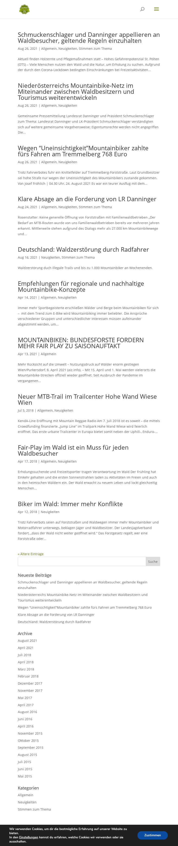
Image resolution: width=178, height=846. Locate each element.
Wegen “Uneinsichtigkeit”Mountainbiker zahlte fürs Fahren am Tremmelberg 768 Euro (83, 151)
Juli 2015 (24, 762)
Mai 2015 (25, 776)
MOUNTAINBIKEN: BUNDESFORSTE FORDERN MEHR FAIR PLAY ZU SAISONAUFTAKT (81, 343)
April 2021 (26, 647)
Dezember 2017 (30, 683)
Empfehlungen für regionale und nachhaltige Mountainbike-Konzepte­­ (81, 286)
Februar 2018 (28, 676)
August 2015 (27, 754)
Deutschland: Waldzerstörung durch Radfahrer (83, 249)
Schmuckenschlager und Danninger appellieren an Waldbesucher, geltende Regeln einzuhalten (89, 37)
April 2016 (26, 726)
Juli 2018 (24, 655)
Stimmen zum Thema (95, 48)
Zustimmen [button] (152, 835)
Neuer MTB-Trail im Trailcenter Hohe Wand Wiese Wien (87, 399)
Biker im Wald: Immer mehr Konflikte (70, 504)
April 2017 (26, 705)
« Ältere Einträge (31, 554)
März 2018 (26, 669)
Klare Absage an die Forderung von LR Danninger (87, 199)
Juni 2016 (25, 719)
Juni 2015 (25, 769)
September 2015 (30, 747)
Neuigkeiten (67, 48)
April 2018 (26, 662)
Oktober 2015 (28, 740)
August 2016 (27, 712)
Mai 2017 (25, 698)
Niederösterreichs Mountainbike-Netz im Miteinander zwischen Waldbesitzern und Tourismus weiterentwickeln (76, 91)
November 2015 (30, 733)
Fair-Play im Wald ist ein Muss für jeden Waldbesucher (73, 450)
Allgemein (49, 48)
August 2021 (27, 640)
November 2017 (30, 690)
